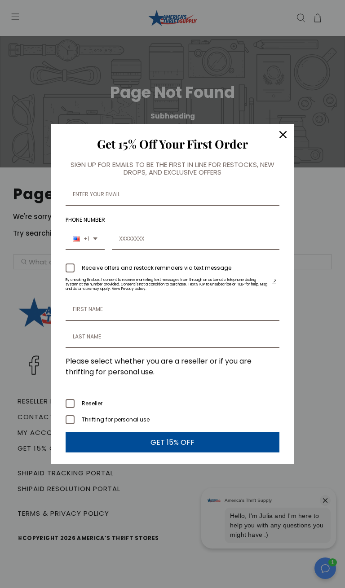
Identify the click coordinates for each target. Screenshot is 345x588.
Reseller (92, 403)
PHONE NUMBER (85, 220)
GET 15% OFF (172, 442)
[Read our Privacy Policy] (274, 281)
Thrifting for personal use (116, 419)
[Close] (283, 134)
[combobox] (85, 239)
